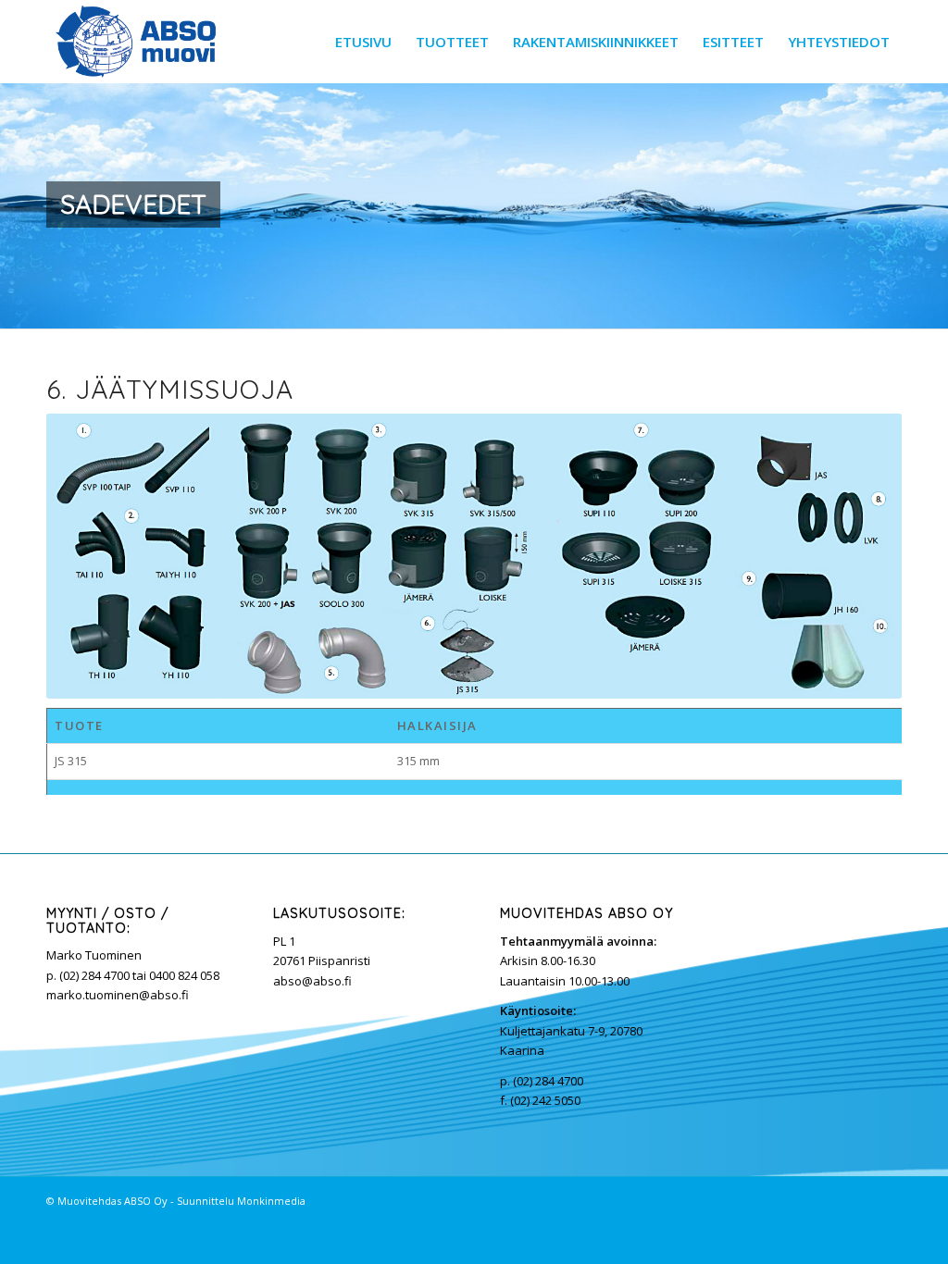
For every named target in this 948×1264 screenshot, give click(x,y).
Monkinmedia (271, 1201)
